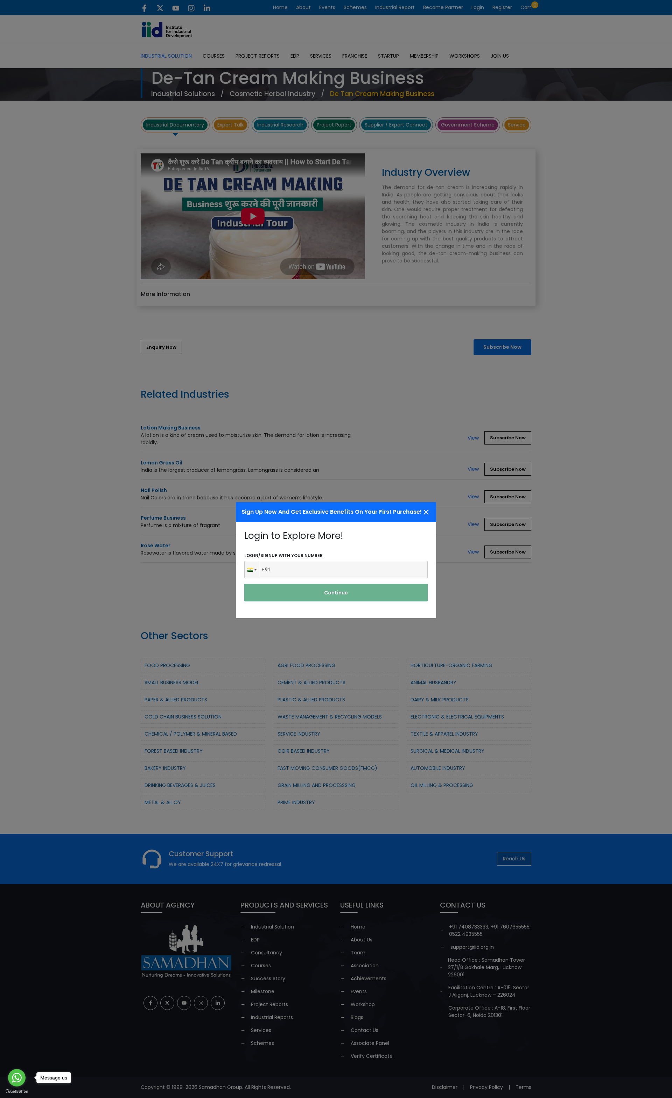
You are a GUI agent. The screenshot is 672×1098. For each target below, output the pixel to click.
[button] (251, 569)
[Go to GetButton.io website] (17, 1091)
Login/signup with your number (283, 555)
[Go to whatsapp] (17, 1077)
